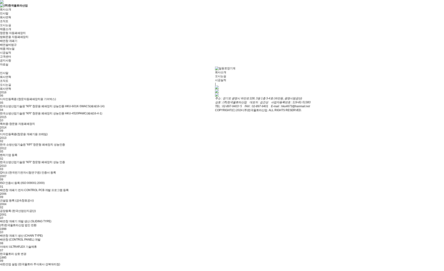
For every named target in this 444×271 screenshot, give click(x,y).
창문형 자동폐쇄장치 (13, 33)
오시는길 (5, 25)
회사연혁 (5, 17)
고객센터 (5, 56)
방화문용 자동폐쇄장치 (14, 37)
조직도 (4, 21)
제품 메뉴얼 (7, 48)
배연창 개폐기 (8, 41)
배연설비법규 (8, 44)
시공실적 (5, 52)
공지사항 (5, 60)
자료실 (4, 64)
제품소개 (5, 29)
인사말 (4, 13)
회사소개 (5, 9)
